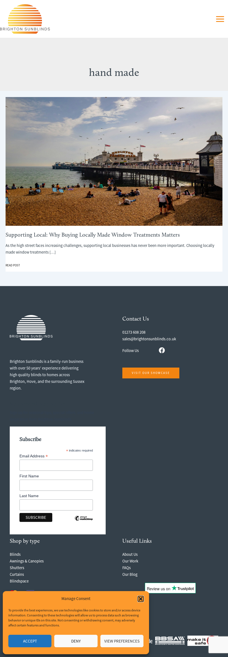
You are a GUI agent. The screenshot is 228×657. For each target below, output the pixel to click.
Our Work (130, 561)
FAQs (126, 567)
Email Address (33, 456)
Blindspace (19, 581)
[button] (140, 599)
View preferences (122, 641)
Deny (76, 641)
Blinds (15, 554)
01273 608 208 (133, 332)
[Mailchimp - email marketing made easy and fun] (84, 522)
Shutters (17, 567)
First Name (29, 476)
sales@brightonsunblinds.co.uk (149, 338)
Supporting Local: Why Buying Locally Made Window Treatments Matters (93, 235)
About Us (130, 554)
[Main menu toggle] (220, 19)
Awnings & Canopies (27, 561)
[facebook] (162, 350)
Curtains (17, 574)
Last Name (29, 496)
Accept (30, 641)
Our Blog (129, 574)
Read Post (13, 265)
